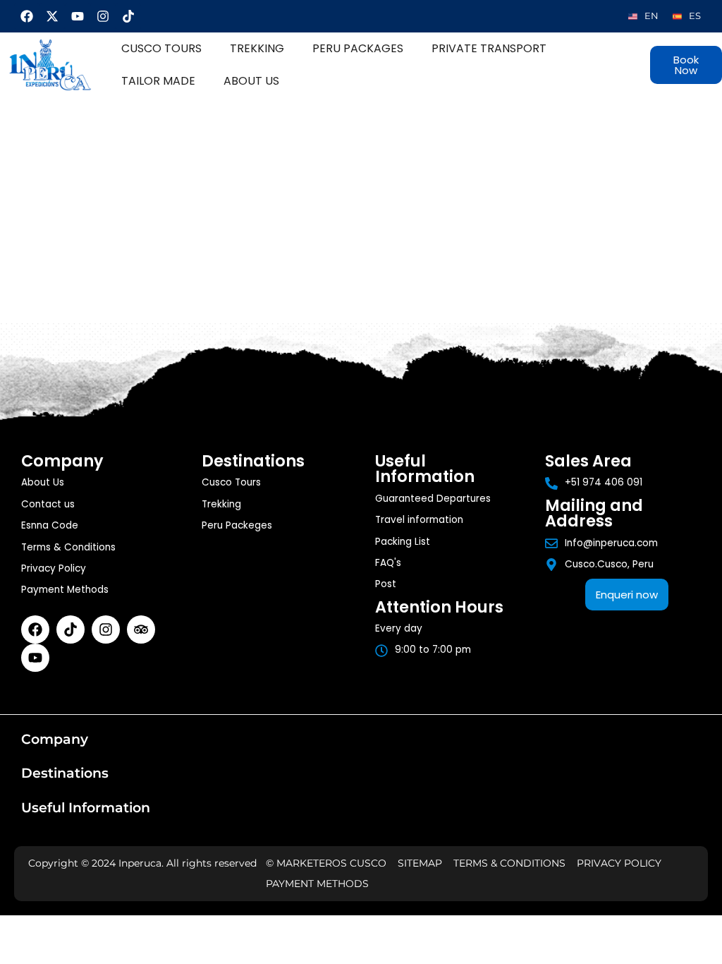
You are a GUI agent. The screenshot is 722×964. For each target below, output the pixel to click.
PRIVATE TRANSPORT (489, 48)
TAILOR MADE (158, 81)
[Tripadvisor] (141, 629)
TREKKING (257, 48)
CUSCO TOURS (161, 48)
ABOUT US (251, 81)
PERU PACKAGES (357, 48)
